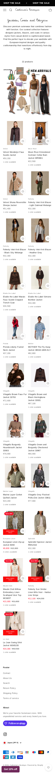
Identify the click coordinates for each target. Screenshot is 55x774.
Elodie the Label (9, 293)
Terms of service (11, 698)
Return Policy (9, 688)
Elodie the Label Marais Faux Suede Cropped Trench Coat (14, 300)
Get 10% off (10, 769)
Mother (30, 343)
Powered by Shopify (35, 765)
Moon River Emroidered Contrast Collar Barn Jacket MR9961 (39, 155)
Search (6, 683)
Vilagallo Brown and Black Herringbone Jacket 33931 (37, 397)
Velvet (5, 149)
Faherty (31, 199)
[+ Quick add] (23, 141)
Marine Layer (8, 491)
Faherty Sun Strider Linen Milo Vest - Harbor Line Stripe (39, 592)
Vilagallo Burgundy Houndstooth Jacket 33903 (12, 447)
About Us (7, 678)
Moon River (32, 149)
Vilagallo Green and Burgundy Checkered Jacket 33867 (38, 447)
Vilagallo (6, 391)
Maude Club (7, 586)
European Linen (9, 538)
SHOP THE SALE (10, 3)
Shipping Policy (10, 693)
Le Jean (6, 639)
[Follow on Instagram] (5, 734)
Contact (6, 673)
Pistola (5, 343)
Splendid (31, 538)
